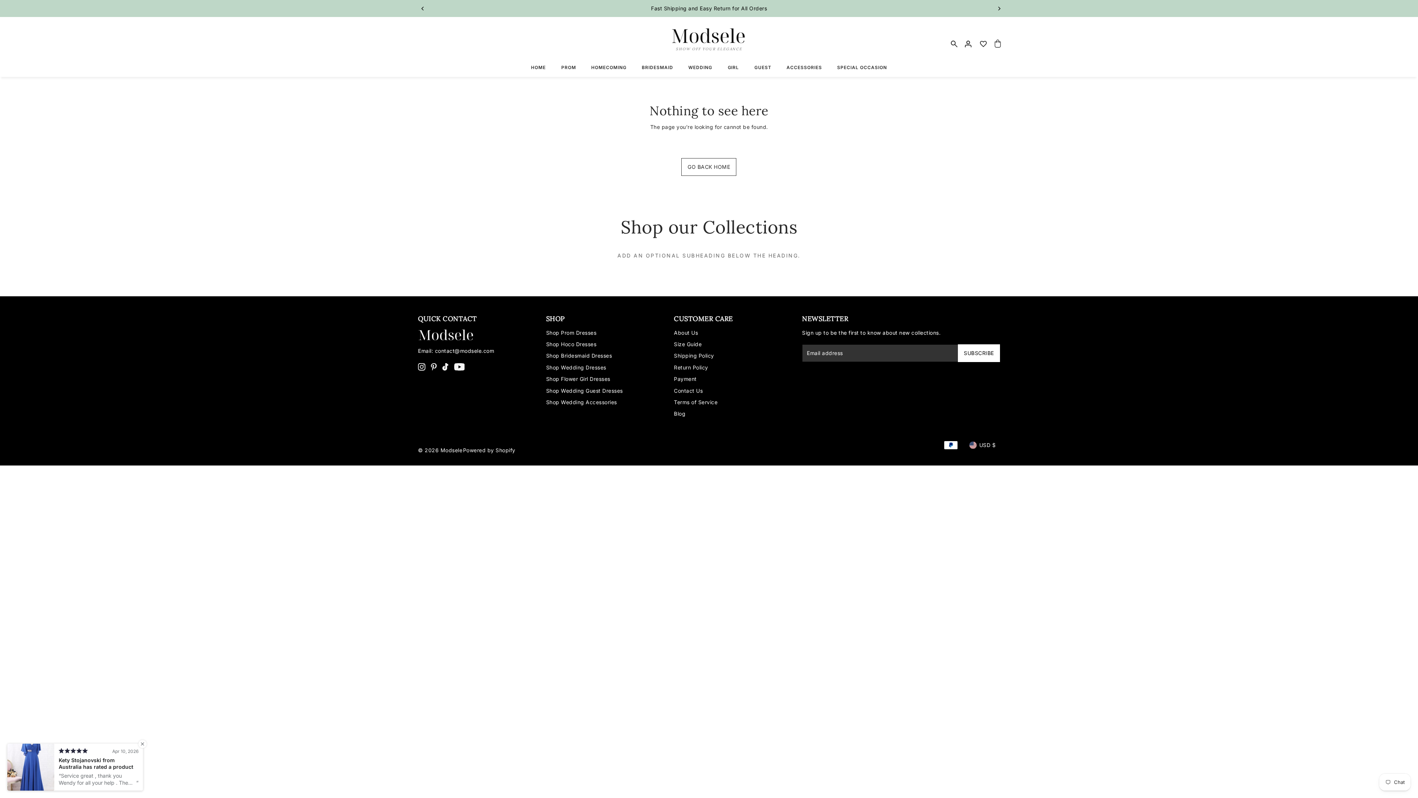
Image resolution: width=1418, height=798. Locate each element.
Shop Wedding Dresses (576, 367)
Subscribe (979, 353)
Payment (685, 379)
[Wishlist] (983, 43)
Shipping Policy (694, 355)
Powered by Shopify (489, 450)
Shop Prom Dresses (571, 333)
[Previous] (422, 8)
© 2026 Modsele (440, 450)
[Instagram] (421, 366)
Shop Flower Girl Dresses (578, 379)
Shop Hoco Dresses (571, 344)
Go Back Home (709, 167)
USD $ (987, 445)
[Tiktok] (445, 366)
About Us (686, 333)
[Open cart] (998, 44)
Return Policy (691, 367)
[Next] (998, 8)
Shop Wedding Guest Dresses (584, 391)
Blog (679, 413)
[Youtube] (459, 366)
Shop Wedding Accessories (581, 402)
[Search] (954, 44)
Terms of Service (695, 402)
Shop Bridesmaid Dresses (579, 355)
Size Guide (688, 344)
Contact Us (688, 391)
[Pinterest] (434, 366)
